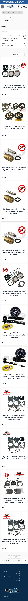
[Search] (24, 12)
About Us (6, 571)
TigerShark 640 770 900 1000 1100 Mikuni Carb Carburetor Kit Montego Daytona (14, 418)
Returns (18, 578)
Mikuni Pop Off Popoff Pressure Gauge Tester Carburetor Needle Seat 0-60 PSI (14, 335)
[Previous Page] (8, 556)
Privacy (18, 580)
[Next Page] (19, 556)
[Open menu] (2, 6)
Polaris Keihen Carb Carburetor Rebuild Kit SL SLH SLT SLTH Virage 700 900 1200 (14, 87)
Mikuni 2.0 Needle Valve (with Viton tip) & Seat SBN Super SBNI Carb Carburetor (14, 252)
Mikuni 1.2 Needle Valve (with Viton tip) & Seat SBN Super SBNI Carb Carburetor (14, 170)
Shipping (18, 575)
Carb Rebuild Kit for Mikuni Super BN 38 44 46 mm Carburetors (14, 127)
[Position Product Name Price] (18, 54)
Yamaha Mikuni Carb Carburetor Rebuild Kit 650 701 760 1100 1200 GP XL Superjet (14, 541)
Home (3, 17)
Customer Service (18, 572)
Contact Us (7, 576)
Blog (5, 574)
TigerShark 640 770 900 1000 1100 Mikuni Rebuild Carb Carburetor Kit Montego (14, 459)
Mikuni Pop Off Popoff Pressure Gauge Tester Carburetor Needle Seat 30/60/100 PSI (14, 376)
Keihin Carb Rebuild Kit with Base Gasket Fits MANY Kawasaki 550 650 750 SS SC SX (14, 294)
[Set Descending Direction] (26, 55)
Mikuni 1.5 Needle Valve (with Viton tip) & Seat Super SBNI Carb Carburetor (14, 211)
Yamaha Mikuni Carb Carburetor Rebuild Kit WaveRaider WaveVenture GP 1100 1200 (14, 500)
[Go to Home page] (10, 6)
